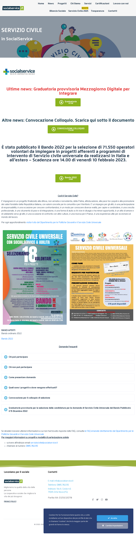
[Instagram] (101, 499)
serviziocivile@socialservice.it (44, 443)
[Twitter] (97, 499)
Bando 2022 (7, 339)
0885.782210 (32, 446)
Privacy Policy (10, 501)
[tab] (68, 357)
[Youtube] (106, 499)
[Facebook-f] (93, 499)
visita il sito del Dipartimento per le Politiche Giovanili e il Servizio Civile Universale (63, 222)
